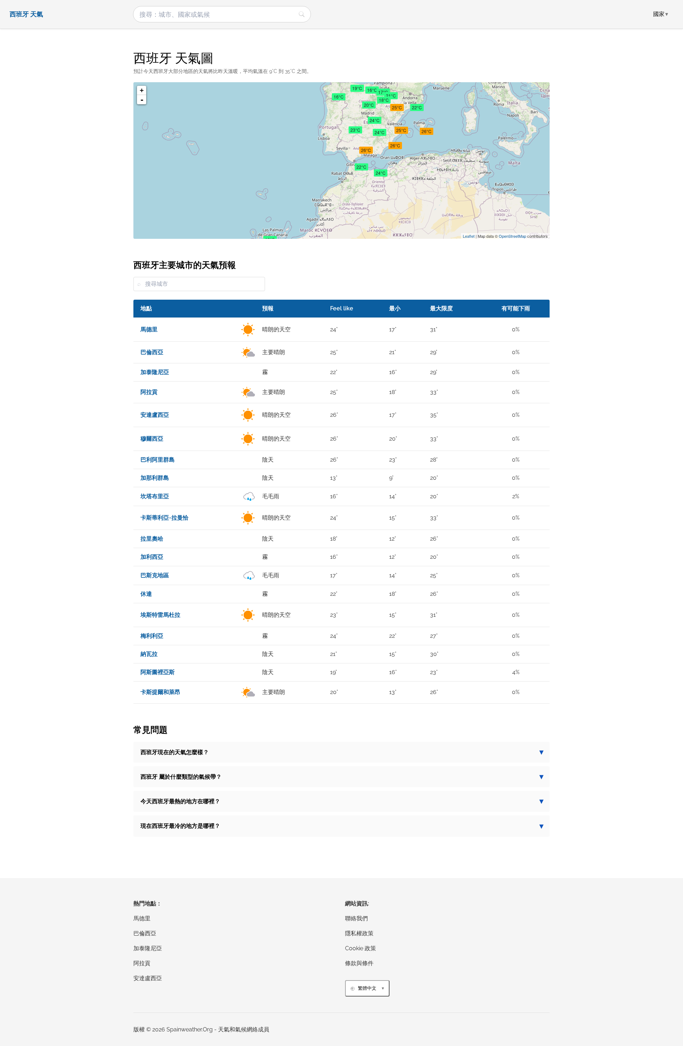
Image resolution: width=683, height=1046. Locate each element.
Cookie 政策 (360, 948)
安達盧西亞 (147, 978)
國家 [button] (660, 14)
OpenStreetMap (512, 236)
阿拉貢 (141, 963)
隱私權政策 (359, 933)
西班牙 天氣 (26, 14)
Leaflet (469, 236)
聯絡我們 (356, 918)
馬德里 (141, 918)
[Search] (302, 14)
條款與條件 (359, 963)
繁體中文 (367, 988)
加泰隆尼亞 (147, 948)
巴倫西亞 (144, 933)
